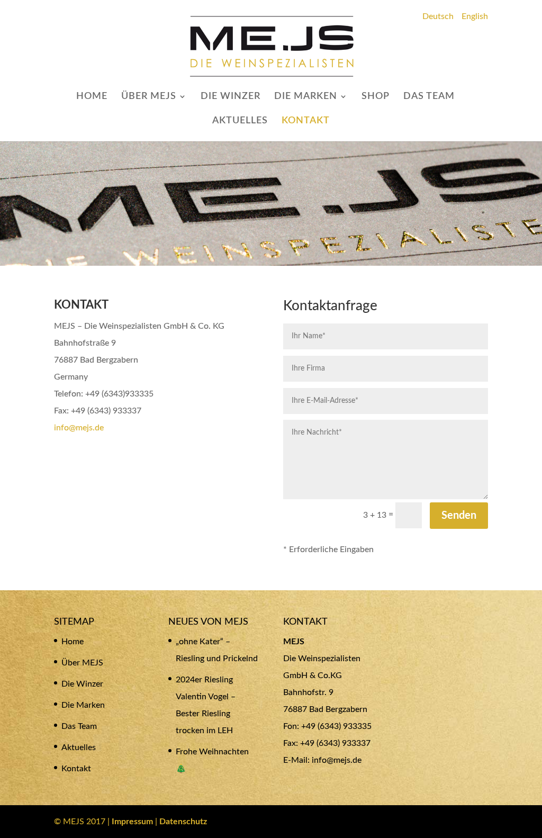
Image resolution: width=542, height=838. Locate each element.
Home (72, 641)
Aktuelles (78, 747)
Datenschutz (183, 821)
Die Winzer (82, 684)
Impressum (132, 821)
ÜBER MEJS (148, 97)
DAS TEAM (429, 97)
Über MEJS (82, 663)
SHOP (376, 97)
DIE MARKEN (305, 97)
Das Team (79, 726)
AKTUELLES (240, 121)
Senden (458, 515)
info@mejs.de (79, 427)
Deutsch (438, 16)
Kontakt (76, 768)
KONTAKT (306, 121)
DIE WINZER (230, 97)
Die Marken (83, 705)
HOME (91, 97)
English (475, 16)
